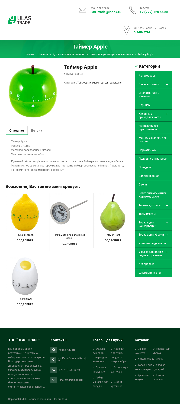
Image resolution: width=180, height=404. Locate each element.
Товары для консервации (153, 224)
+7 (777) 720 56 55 (154, 12)
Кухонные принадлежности (69, 54)
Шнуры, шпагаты (150, 272)
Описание (16, 130)
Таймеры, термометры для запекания (111, 54)
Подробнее (25, 240)
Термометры (147, 214)
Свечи (143, 184)
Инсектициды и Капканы (149, 94)
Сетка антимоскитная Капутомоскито (152, 194)
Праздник (145, 167)
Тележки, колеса (153, 205)
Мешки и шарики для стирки (152, 139)
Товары (43, 54)
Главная (29, 54)
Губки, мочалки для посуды (100, 382)
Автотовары (147, 75)
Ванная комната (153, 84)
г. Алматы (142, 32)
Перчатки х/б (147, 150)
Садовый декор (149, 176)
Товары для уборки (153, 235)
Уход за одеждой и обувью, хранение (153, 253)
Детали (36, 130)
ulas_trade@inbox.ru (105, 12)
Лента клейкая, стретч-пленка (148, 127)
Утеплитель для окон (152, 243)
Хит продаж (146, 264)
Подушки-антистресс (152, 158)
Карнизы (144, 105)
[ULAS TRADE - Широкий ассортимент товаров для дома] (19, 19)
